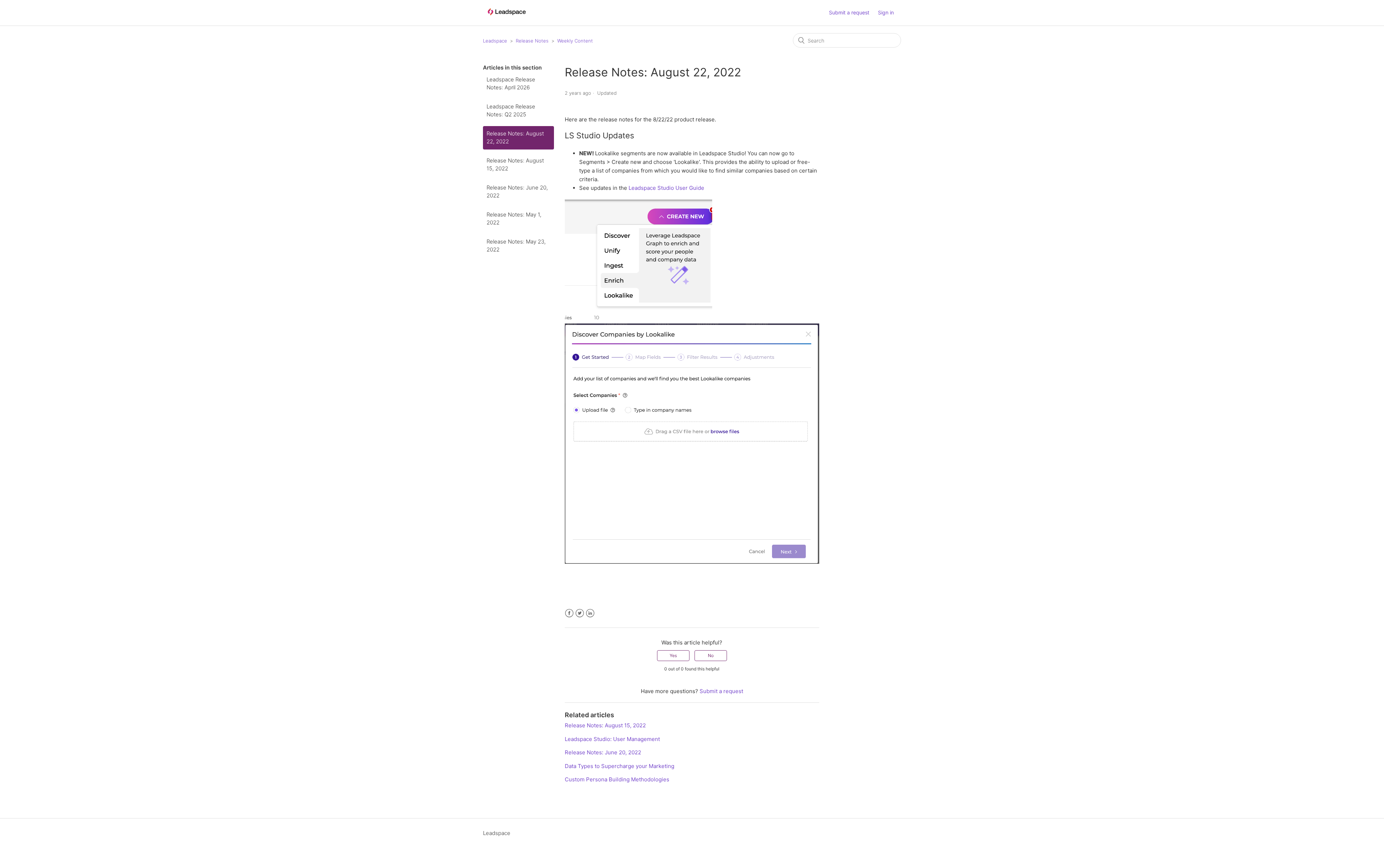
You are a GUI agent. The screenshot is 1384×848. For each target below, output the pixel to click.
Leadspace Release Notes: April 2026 (511, 83)
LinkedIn (590, 613)
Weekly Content (575, 41)
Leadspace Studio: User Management (612, 739)
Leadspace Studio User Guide (666, 187)
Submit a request (849, 12)
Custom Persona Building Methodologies (617, 779)
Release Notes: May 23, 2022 (516, 245)
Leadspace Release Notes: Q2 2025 (511, 110)
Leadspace (495, 41)
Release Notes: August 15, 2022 (515, 164)
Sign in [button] (886, 12)
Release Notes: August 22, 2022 (515, 137)
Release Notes (532, 41)
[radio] (673, 655)
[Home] (506, 18)
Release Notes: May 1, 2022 (514, 218)
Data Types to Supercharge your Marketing (619, 766)
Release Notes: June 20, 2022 (517, 191)
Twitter (579, 613)
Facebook (569, 613)
